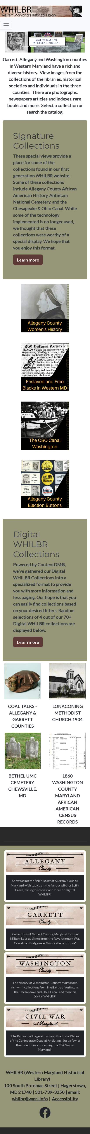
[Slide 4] (49, 46)
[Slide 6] (64, 46)
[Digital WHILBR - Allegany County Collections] (45, 862)
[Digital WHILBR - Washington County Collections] (45, 964)
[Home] (41, 11)
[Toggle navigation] (6, 25)
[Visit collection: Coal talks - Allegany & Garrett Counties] (22, 681)
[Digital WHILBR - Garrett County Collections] (45, 915)
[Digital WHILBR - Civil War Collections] (45, 1017)
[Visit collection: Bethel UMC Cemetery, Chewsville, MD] (22, 750)
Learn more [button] (28, 259)
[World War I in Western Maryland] (45, 41)
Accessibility (65, 1098)
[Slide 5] (57, 46)
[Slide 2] (33, 46)
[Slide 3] (41, 46)
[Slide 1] (25, 46)
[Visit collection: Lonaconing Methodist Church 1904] (67, 681)
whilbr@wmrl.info (30, 1098)
